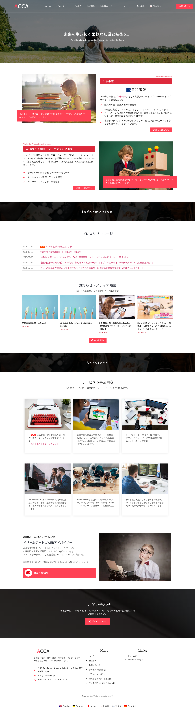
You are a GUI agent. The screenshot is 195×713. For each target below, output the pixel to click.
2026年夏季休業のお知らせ (34, 323)
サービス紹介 (75, 6)
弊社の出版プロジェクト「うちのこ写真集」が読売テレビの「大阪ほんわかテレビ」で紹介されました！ (154, 326)
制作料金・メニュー (109, 6)
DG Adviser (41, 573)
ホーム (48, 6)
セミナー (127, 6)
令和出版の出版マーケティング (44, 444)
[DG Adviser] (28, 573)
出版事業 (91, 6)
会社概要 (140, 6)
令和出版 (122, 96)
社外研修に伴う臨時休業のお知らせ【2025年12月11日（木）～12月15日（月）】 (115, 326)
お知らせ (60, 6)
